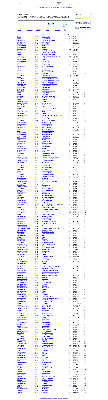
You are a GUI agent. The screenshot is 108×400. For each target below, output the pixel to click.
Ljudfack (55, 7)
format (70, 34)
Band (42, 7)
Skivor (46, 7)
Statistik (50, 398)
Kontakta (60, 398)
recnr (74, 34)
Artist (18, 34)
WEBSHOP (69, 7)
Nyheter (38, 7)
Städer (59, 7)
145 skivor (78, 18)
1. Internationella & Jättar (82, 23)
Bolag (50, 7)
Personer (65, 398)
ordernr (85, 34)
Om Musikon (43, 398)
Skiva (43, 34)
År (36, 34)
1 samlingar (85, 22)
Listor (63, 7)
